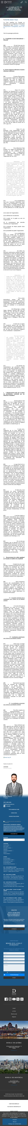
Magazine (14, 1016)
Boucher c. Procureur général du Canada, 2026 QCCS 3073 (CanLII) (15, 902)
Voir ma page (14, 812)
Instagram (10, 999)
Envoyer (14, 977)
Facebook (6, 999)
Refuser (15, 1121)
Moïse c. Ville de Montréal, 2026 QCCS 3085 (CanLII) (12, 900)
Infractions (5, 849)
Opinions (5, 852)
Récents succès (14, 1014)
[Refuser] (26, 1118)
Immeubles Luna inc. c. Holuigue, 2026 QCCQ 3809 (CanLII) (14, 893)
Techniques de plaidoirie (7, 850)
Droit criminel (5, 846)
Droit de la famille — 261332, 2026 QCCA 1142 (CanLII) (13, 877)
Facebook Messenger (14, 974)
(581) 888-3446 (7, 802)
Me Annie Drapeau (6, 858)
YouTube (14, 999)
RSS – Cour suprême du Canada (9, 867)
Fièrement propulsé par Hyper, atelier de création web (14, 1095)
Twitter (18, 999)
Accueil (14, 1008)
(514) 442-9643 (14, 1085)
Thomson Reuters (6, 853)
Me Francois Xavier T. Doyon (8, 859)
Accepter (15, 1119)
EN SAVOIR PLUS (14, 833)
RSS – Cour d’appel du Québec (9, 874)
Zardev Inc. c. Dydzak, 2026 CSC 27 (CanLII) (11, 871)
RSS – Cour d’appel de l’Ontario (10, 882)
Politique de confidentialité (14, 1106)
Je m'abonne (14, 928)
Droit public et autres (7, 768)
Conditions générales (14, 1103)
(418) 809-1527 (14, 1050)
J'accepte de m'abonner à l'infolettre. (14, 972)
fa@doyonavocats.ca (8, 804)
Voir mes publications (14, 816)
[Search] (23, 840)
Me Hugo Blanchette (7, 862)
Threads (22, 999)
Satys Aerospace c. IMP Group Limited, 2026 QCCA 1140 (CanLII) (15, 876)
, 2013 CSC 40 (14, 26)
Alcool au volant (6, 845)
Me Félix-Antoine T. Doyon (8, 861)
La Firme (14, 1011)
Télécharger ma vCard (14, 809)
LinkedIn (8, 806)
